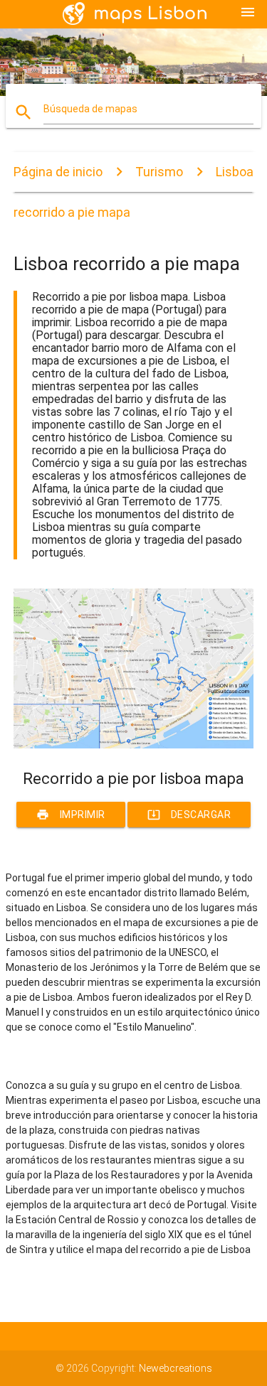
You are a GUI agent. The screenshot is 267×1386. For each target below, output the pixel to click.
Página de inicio (58, 171)
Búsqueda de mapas (90, 108)
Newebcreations (175, 1368)
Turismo (159, 171)
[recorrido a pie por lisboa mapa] (134, 745)
